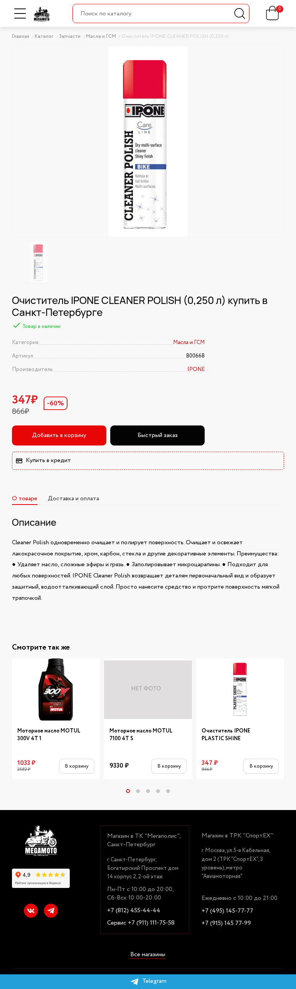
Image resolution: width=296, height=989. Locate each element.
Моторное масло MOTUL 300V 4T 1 (49, 734)
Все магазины (147, 955)
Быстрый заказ (158, 435)
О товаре (24, 498)
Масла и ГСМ (189, 342)
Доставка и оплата (73, 498)
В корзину (76, 766)
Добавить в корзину (59, 435)
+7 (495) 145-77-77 (227, 911)
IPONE (196, 369)
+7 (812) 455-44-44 (133, 910)
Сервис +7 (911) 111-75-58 (141, 923)
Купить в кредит (48, 460)
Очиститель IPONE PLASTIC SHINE (226, 734)
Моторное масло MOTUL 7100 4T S (141, 734)
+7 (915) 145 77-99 (226, 923)
